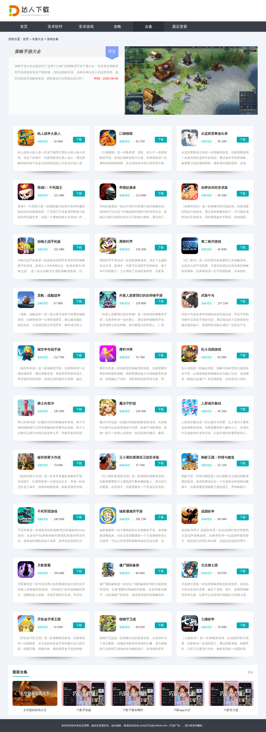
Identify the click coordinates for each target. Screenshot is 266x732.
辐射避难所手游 (131, 511)
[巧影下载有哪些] (133, 693)
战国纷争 (207, 511)
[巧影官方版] (231, 693)
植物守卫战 (127, 619)
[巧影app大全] (182, 693)
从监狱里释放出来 (214, 133)
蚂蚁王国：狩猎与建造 (217, 457)
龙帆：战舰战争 (49, 295)
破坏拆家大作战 (49, 457)
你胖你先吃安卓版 (214, 187)
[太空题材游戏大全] (34, 693)
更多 (251, 672)
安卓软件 (55, 26)
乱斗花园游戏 (211, 349)
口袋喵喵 (126, 133)
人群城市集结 (211, 403)
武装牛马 (207, 295)
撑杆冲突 (126, 349)
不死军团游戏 (47, 511)
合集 (148, 26)
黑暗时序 (126, 241)
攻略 (117, 26)
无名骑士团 (209, 565)
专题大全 (38, 39)
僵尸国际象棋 (129, 565)
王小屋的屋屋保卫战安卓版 (139, 457)
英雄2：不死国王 (49, 187)
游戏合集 (53, 39)
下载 (79, 139)
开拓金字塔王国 (49, 619)
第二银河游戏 (211, 241)
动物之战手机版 (49, 241)
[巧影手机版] (84, 693)
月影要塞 (44, 565)
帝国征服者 (127, 187)
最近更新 (179, 26)
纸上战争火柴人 (49, 133)
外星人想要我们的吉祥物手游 (141, 295)
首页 (24, 26)
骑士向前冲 (45, 403)
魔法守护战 (127, 403)
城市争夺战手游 (49, 349)
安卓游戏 (86, 26)
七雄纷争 (207, 619)
